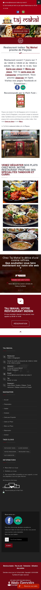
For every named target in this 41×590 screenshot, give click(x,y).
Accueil (6, 400)
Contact (6, 435)
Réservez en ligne (21, 31)
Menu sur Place (8, 426)
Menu (21, 121)
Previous (3, 31)
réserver (19, 77)
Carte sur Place (8, 422)
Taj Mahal (20, 280)
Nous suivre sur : (10, 514)
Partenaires (26, 566)
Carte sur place (14, 68)
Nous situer (8, 468)
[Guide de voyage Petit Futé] (20, 101)
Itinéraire (6, 413)
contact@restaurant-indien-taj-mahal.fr (16, 2)
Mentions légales (8, 566)
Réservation (20, 323)
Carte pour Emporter (10, 417)
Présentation (7, 404)
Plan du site (18, 566)
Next (37, 31)
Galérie (6, 408)
